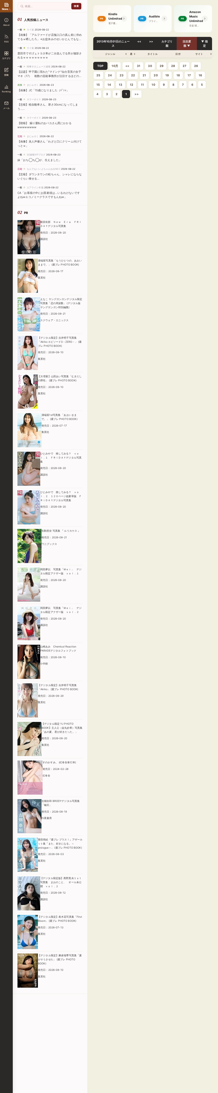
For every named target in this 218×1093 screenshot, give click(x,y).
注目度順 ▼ (187, 43)
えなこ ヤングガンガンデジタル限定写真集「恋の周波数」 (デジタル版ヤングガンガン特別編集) (61, 303)
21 (144, 75)
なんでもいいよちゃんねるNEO (43, 168)
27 (184, 66)
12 (131, 84)
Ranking (6, 91)
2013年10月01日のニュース (113, 43)
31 (138, 66)
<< (139, 41)
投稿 (6, 75)
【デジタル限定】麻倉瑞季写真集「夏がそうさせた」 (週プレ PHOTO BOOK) (60, 959)
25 (98, 75)
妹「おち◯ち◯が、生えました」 (39, 160)
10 (153, 84)
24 (110, 75)
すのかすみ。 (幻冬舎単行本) (59, 762)
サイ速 (30, 29)
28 (173, 66)
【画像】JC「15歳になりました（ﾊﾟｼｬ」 (43, 90)
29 (162, 66)
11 (142, 84)
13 (120, 84)
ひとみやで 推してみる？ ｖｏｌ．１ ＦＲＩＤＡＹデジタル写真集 (61, 457)
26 (196, 66)
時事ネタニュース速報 (38, 66)
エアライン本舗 (35, 187)
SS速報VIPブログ (36, 154)
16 (200, 75)
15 (98, 84)
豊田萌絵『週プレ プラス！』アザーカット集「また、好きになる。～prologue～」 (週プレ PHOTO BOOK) (60, 843)
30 (150, 66)
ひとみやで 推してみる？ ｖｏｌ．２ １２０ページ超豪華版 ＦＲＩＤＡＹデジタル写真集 (61, 496)
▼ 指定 (204, 43)
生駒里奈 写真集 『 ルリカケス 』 (61, 530)
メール (6, 108)
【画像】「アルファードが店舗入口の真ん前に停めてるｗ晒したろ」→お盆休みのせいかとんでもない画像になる (49, 39)
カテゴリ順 (167, 43)
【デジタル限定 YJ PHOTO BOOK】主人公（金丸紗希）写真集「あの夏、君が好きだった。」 (62, 727)
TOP (100, 66)
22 (133, 75)
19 (167, 75)
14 (109, 84)
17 (189, 75)
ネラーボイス (34, 99)
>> (151, 41)
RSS (6, 41)
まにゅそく (33, 84)
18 (178, 75)
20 (156, 75)
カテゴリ (6, 58)
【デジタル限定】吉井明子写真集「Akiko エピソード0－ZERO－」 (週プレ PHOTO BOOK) (60, 341)
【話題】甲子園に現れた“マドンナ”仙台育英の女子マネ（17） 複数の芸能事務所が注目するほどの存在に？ (49, 76)
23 (121, 75)
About (6, 25)
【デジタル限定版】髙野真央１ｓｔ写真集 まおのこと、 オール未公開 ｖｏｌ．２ (61, 882)
